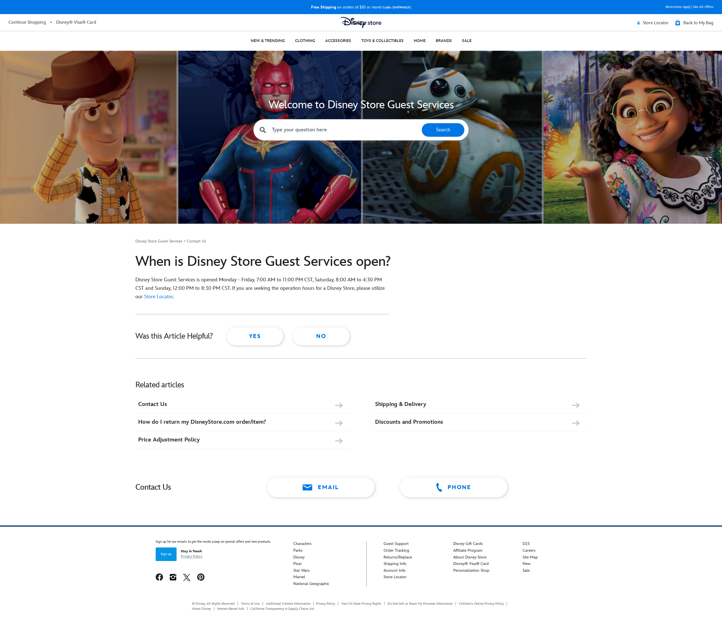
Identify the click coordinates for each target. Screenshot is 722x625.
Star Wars (301, 570)
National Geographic (311, 583)
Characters (302, 543)
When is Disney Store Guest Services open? (263, 261)
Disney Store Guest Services (158, 241)
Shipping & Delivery (400, 404)
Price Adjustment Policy (169, 439)
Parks (298, 550)
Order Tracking (396, 550)
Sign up (166, 554)
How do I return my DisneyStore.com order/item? (202, 422)
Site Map (530, 557)
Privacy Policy (191, 556)
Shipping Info (395, 563)
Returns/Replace (398, 557)
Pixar (297, 563)
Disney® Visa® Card (471, 563)
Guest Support (396, 543)
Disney (299, 557)
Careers (529, 550)
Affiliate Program (467, 550)
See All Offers (703, 7)
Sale (526, 570)
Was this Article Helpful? (174, 336)
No (321, 336)
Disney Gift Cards (468, 543)
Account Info (395, 570)
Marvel (299, 577)
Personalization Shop (471, 570)
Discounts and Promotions (409, 422)
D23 (526, 543)
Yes (255, 336)
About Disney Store (470, 557)
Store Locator (158, 297)
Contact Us (196, 241)
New (527, 563)
